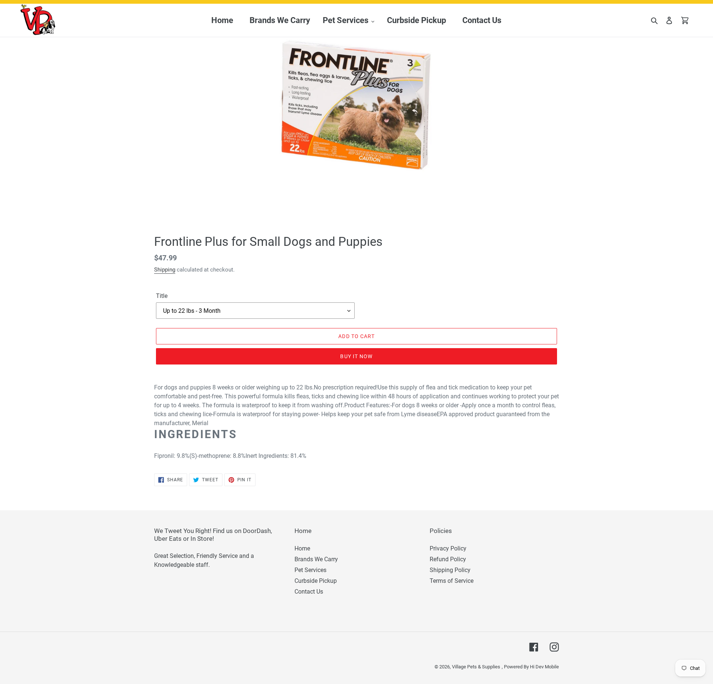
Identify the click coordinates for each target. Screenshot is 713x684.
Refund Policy (448, 559)
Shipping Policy (450, 570)
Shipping (164, 269)
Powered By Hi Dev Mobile (531, 666)
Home (302, 548)
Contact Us (308, 591)
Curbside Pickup (315, 580)
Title (161, 295)
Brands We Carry (316, 559)
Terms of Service (451, 580)
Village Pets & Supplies (476, 666)
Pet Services (310, 570)
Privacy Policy (448, 548)
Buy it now (356, 356)
